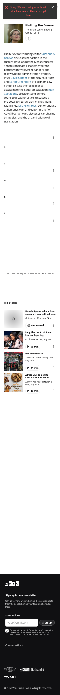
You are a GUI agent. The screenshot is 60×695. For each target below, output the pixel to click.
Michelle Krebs (27, 105)
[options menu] (28, 38)
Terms (46, 634)
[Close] (52, 7)
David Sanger (18, 78)
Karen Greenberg (20, 82)
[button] (30, 319)
